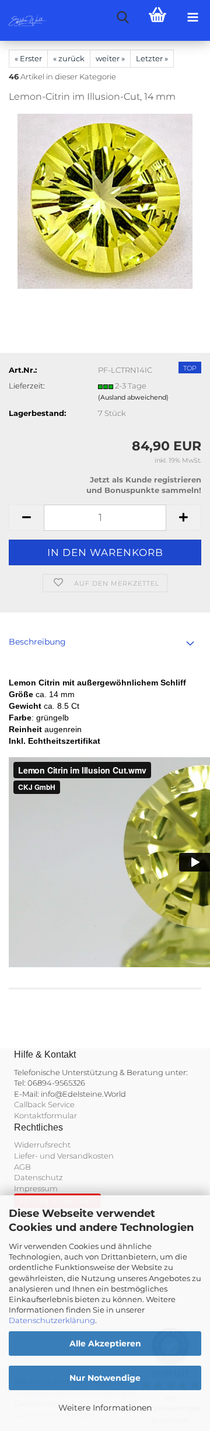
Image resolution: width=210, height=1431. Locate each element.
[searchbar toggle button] (122, 17)
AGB (22, 1166)
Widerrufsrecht (42, 1144)
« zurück (69, 58)
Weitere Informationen (105, 1407)
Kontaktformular (45, 1115)
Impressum (36, 1188)
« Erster (28, 58)
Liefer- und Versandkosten (64, 1155)
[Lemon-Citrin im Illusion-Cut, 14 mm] (105, 200)
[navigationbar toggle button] (192, 17)
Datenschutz (38, 1177)
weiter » (110, 58)
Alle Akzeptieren (105, 1343)
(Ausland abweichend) (133, 397)
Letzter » (152, 58)
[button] (26, 518)
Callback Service (44, 1104)
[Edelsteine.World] (23, 20)
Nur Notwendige (105, 1378)
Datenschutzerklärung (52, 1320)
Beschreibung (37, 641)
